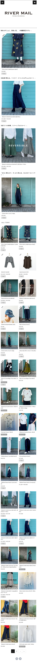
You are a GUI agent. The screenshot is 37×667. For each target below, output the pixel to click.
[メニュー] (2, 2)
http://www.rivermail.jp (20, 658)
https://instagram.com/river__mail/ (16, 658)
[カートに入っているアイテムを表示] (34, 2)
